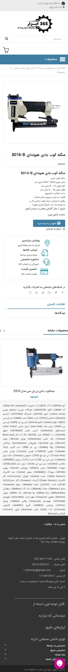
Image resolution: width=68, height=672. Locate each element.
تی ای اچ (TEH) (41, 455)
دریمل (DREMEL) (12, 460)
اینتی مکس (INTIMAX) (24, 430)
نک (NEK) (16, 493)
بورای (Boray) (18, 439)
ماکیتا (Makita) (31, 484)
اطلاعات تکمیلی (56, 304)
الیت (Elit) (33, 418)
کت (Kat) (46, 509)
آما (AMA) (59, 410)
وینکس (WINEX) (43, 505)
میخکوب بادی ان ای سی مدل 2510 (34, 391)
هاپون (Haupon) (44, 497)
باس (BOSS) (35, 435)
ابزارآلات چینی (25, 410)
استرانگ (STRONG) (22, 414)
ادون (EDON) (41, 414)
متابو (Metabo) (57, 489)
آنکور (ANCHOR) (43, 410)
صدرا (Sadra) (38, 476)
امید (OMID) (20, 418)
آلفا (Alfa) (9, 406)
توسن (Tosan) (25, 451)
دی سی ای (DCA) (37, 464)
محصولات (60, 72)
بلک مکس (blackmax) (41, 439)
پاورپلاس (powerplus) (25, 443)
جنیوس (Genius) (22, 455)
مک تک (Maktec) (21, 489)
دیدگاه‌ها (60, 313)
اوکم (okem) (50, 422)
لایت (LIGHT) (48, 484)
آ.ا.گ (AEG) (45, 406)
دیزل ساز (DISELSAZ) (15, 464)
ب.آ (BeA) (48, 435)
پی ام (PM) (30, 447)
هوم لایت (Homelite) (23, 497)
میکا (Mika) (43, 493)
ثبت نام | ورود (55, 7)
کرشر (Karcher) (30, 509)
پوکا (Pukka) (46, 447)
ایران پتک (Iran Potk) (42, 426)
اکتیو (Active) (35, 422)
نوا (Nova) (29, 493)
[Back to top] (5, 665)
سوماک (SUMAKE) (44, 472)
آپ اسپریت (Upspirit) (26, 406)
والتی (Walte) (19, 501)
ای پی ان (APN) (19, 422)
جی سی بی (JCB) (44, 460)
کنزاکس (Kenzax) (56, 514)
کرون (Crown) (11, 509)
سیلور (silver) (25, 472)
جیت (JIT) (28, 460)
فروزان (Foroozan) (18, 476)
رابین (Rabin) (38, 468)
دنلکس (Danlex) (57, 464)
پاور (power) (46, 443)
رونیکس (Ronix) (19, 468)
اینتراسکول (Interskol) (53, 430)
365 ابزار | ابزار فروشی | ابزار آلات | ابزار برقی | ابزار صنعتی (39, 68)
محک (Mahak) (39, 489)
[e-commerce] (34, 24)
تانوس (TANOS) (44, 451)
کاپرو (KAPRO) (22, 505)
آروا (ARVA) (59, 406)
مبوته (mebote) (12, 484)
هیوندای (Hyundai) (40, 501)
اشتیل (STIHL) (47, 418)
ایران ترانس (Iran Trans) (16, 426)
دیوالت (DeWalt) (56, 468)
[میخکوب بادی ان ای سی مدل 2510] (34, 362)
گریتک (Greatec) (29, 480)
